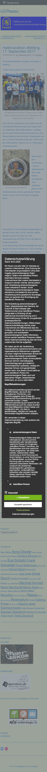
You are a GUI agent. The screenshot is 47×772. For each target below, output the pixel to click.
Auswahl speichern (23, 505)
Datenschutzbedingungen (23, 514)
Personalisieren (23, 510)
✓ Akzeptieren (23, 497)
